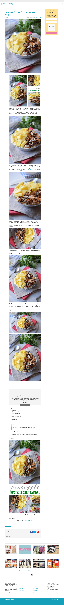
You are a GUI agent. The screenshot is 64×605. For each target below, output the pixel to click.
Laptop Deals (21, 586)
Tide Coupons (35, 584)
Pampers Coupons (35, 588)
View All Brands (35, 593)
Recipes (8, 7)
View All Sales (21, 593)
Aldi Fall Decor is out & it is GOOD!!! (10, 569)
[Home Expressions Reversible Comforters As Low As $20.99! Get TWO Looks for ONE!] (39, 563)
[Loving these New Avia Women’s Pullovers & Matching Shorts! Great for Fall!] (39, 549)
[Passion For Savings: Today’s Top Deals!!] (25, 549)
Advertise (15, 592)
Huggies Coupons (35, 586)
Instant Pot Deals (21, 588)
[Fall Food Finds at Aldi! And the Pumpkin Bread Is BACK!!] (53, 563)
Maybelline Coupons (36, 583)
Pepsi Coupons (35, 592)
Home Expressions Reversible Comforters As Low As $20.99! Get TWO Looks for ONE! (39, 570)
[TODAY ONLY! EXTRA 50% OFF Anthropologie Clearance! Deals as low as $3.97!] (11, 549)
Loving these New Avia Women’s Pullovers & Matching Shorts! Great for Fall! (39, 556)
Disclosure (17, 602)
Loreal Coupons (35, 590)
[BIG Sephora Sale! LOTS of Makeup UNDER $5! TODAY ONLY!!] (53, 549)
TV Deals (20, 584)
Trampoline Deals (21, 592)
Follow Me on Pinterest (28, 520)
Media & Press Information (55, 593)
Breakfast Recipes (15, 516)
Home (5, 7)
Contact (9, 602)
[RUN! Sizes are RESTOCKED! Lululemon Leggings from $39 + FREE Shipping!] (25, 563)
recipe (31, 169)
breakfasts (27, 111)
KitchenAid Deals (21, 590)
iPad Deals (20, 583)
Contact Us (11, 592)
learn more (37, 17)
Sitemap (26, 602)
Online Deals (12, 587)
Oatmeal (14, 305)
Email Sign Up (13, 602)
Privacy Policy (22, 602)
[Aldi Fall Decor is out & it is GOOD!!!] (11, 563)
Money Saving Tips (12, 588)
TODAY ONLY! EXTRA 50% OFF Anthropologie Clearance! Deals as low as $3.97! (11, 556)
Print (25, 404)
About (5, 602)
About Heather (7, 592)
